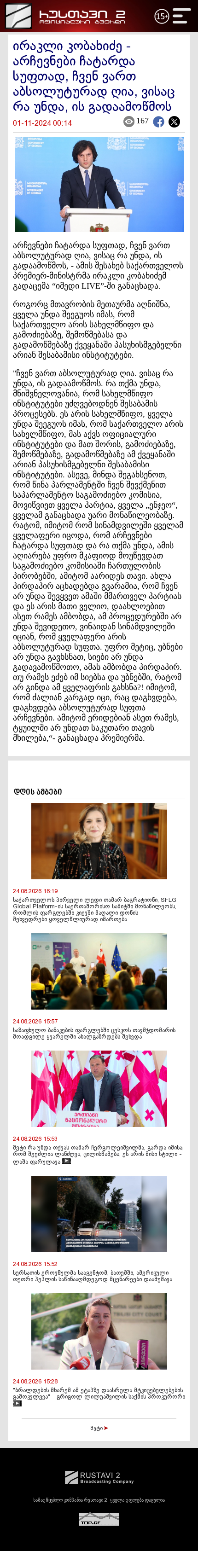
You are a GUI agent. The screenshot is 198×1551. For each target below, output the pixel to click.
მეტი (97, 1428)
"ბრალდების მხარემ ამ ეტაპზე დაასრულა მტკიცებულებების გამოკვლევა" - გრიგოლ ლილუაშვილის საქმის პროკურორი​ (99, 1394)
